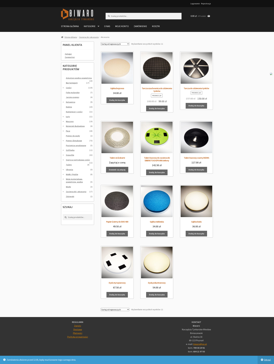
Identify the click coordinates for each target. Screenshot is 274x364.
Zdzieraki (70, 196)
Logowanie (195, 3)
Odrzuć (267, 359)
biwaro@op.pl (200, 344)
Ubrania (69, 169)
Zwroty (77, 325)
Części (68, 87)
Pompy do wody (73, 136)
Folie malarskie (72, 92)
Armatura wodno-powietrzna (79, 78)
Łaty (68, 116)
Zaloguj (68, 54)
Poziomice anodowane (76, 145)
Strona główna (70, 26)
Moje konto (122, 26)
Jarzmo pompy (72, 97)
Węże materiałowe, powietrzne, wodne (74, 180)
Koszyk (156, 26)
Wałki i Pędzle (72, 174)
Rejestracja (206, 3)
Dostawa (77, 329)
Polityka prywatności (77, 336)
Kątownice (70, 102)
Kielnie (69, 107)
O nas (107, 26)
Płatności (77, 333)
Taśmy (69, 164)
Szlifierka (70, 150)
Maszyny (70, 121)
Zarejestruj (70, 57)
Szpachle (70, 155)
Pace (68, 131)
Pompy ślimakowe (74, 140)
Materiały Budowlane (75, 126)
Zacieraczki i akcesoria (89, 37)
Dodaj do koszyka (117, 100)
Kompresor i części (74, 111)
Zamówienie (140, 26)
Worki (68, 186)
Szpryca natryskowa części (78, 160)
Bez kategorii (72, 83)
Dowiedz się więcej (117, 169)
